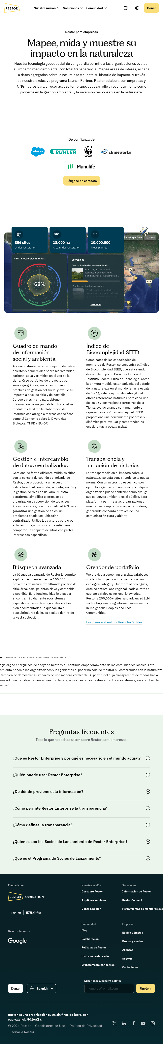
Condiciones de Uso (50, 1026)
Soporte (127, 958)
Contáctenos (130, 967)
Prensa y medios (132, 941)
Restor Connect (132, 900)
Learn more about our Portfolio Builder (114, 622)
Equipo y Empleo (132, 932)
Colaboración (90, 939)
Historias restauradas (96, 956)
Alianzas (127, 950)
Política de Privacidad (86, 1026)
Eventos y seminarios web (98, 965)
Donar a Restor (91, 909)
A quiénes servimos (94, 900)
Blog (84, 930)
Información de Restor (136, 891)
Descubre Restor (92, 891)
